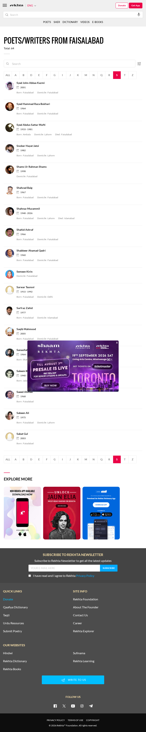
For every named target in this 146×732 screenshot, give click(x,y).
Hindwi (8, 653)
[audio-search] (139, 14)
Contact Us (80, 615)
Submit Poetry (12, 631)
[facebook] (55, 706)
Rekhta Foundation (85, 599)
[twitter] (64, 706)
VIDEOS (85, 22)
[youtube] (73, 706)
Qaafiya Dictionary (15, 607)
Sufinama (79, 653)
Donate (122, 5)
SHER (57, 22)
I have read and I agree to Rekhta (63, 575)
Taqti (6, 615)
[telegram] (91, 706)
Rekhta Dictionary (15, 661)
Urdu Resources (13, 623)
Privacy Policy (85, 575)
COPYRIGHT (92, 720)
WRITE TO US (77, 679)
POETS (47, 22)
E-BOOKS (97, 22)
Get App (135, 5)
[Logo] (16, 5)
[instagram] (82, 706)
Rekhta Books (12, 669)
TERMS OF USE (75, 720)
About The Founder (85, 607)
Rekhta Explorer (83, 631)
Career (77, 623)
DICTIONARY (70, 22)
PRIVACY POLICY (56, 720)
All (8, 75)
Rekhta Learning (83, 661)
